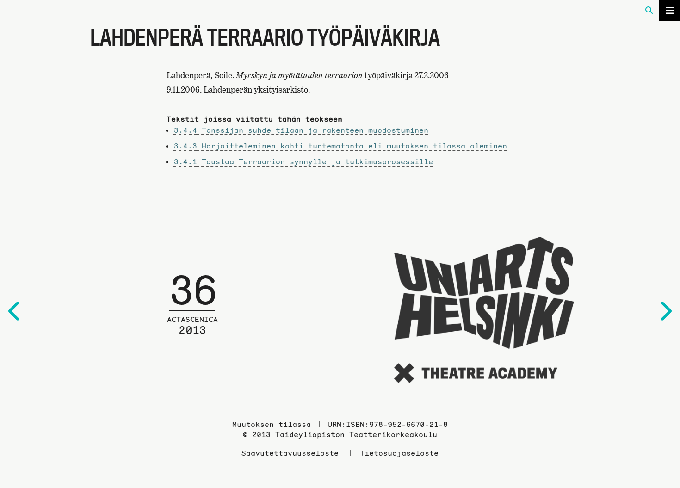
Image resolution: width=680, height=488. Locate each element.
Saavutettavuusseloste (290, 452)
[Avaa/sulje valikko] (669, 10)
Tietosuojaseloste (399, 452)
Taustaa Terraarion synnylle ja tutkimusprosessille (303, 161)
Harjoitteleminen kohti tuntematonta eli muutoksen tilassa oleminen (340, 145)
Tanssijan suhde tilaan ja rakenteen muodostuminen (301, 130)
